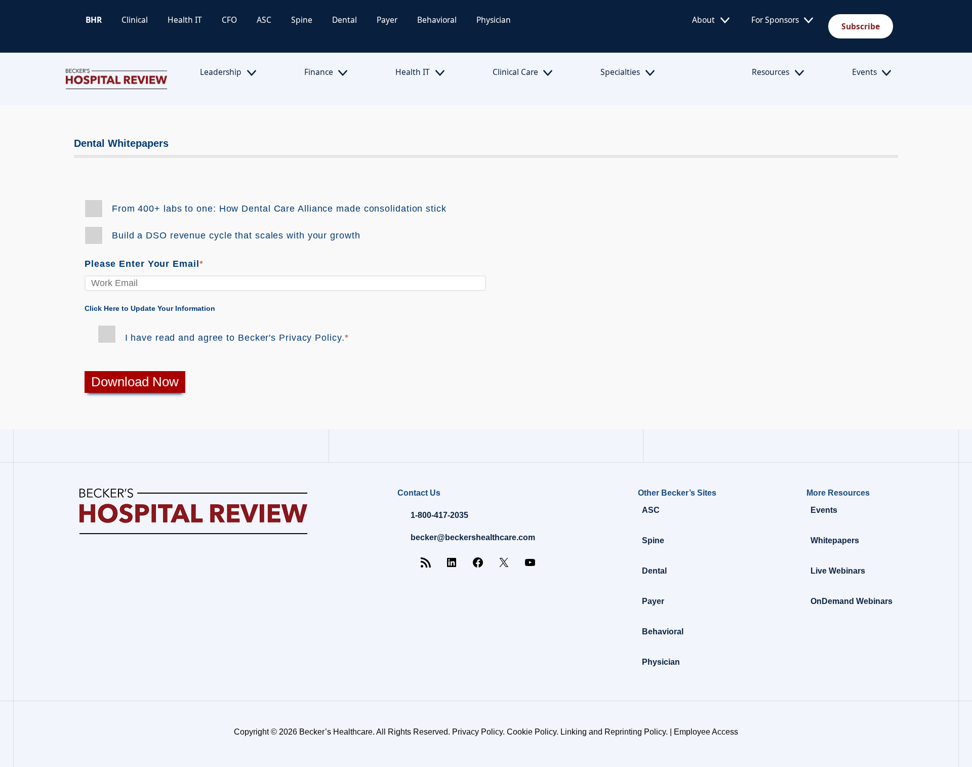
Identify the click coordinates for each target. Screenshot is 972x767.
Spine (301, 19)
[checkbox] (486, 222)
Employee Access (706, 732)
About (703, 19)
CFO (229, 19)
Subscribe (860, 26)
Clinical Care (515, 71)
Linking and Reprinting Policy (613, 732)
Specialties (620, 71)
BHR (94, 19)
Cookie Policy (531, 732)
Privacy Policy (477, 732)
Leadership (220, 71)
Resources (770, 71)
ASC (264, 19)
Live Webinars (838, 571)
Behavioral (437, 19)
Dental (344, 19)
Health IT (185, 19)
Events (864, 71)
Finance (318, 71)
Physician (493, 19)
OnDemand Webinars (852, 601)
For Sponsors (775, 19)
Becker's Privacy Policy (290, 338)
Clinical (135, 19)
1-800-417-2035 (439, 515)
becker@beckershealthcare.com (473, 537)
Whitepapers (835, 540)
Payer (387, 19)
